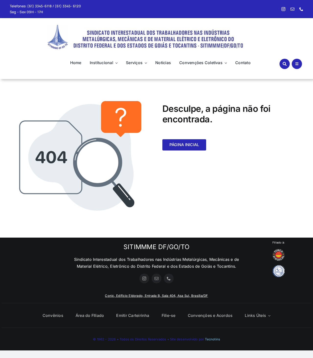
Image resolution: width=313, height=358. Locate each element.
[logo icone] (57, 26)
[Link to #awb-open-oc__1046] (284, 64)
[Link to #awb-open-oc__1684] (297, 64)
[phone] (301, 9)
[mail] (292, 9)
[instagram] (283, 9)
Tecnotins (212, 339)
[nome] (157, 26)
